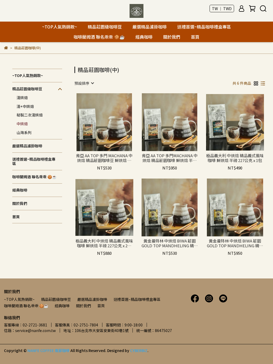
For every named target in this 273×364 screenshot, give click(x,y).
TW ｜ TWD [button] (222, 8)
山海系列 (24, 132)
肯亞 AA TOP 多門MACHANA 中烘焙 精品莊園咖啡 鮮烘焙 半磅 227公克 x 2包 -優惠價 (170, 158)
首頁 (195, 37)
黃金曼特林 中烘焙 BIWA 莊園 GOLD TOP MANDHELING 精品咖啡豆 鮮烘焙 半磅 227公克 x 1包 (170, 243)
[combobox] (84, 83)
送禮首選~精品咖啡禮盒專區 (204, 27)
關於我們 (171, 37)
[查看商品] (97, 122)
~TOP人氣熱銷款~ (59, 27)
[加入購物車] (112, 122)
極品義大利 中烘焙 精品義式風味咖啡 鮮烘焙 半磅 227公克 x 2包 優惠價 (104, 243)
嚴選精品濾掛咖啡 (150, 27)
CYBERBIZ (138, 350)
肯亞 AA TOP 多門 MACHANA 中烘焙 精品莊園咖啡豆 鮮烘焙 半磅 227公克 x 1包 (104, 158)
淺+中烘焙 (25, 106)
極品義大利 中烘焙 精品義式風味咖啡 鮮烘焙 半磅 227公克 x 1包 (235, 158)
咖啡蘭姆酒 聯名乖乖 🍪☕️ (99, 37)
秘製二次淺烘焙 (30, 115)
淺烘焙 (22, 97)
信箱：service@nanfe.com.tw (30, 330)
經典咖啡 (143, 37)
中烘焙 (22, 123)
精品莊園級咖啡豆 (105, 27)
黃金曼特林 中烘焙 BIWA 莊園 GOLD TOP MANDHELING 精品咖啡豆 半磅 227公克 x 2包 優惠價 (235, 243)
